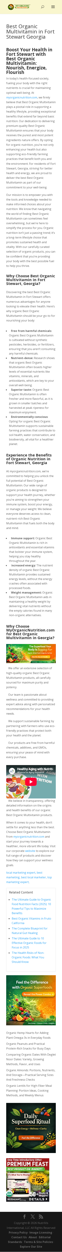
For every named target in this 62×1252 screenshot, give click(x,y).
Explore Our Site (31, 1247)
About (33, 1237)
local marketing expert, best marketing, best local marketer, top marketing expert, (29, 877)
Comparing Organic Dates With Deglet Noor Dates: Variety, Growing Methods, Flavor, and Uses (31, 1059)
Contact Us (19, 1237)
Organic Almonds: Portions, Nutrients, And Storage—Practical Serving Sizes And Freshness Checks (30, 1075)
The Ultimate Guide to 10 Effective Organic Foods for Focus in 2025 (29, 942)
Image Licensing (40, 1232)
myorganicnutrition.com (21, 97)
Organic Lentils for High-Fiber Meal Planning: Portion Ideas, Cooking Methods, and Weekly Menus (29, 1090)
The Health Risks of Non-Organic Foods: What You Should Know (28, 957)
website (30, 851)
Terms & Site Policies (38, 1242)
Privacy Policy (18, 1232)
